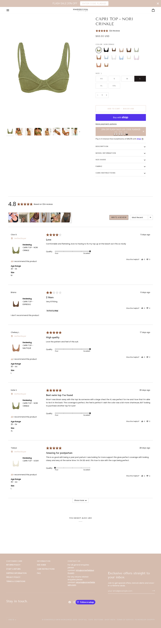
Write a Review (118, 217)
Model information (106, 153)
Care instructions (105, 173)
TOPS (90, 619)
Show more (79, 500)
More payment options (106, 124)
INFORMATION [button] (43, 561)
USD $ (11, 619)
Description (102, 146)
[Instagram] (74, 602)
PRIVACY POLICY (13, 577)
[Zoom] (43, 72)
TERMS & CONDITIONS (15, 581)
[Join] (153, 591)
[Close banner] (158, 3)
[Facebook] (70, 602)
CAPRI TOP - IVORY (31, 460)
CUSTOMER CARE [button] (14, 561)
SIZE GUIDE (41, 565)
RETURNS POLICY (13, 565)
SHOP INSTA (110, 619)
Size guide (101, 159)
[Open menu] (10, 10)
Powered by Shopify (145, 619)
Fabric (99, 166)
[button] (108, 31)
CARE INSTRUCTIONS (46, 569)
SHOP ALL (82, 619)
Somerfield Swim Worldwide (58, 619)
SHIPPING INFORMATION (16, 573)
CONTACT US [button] (74, 561)
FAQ (39, 573)
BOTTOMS (98, 619)
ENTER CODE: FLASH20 (94, 3)
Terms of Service (125, 619)
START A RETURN (13, 569)
